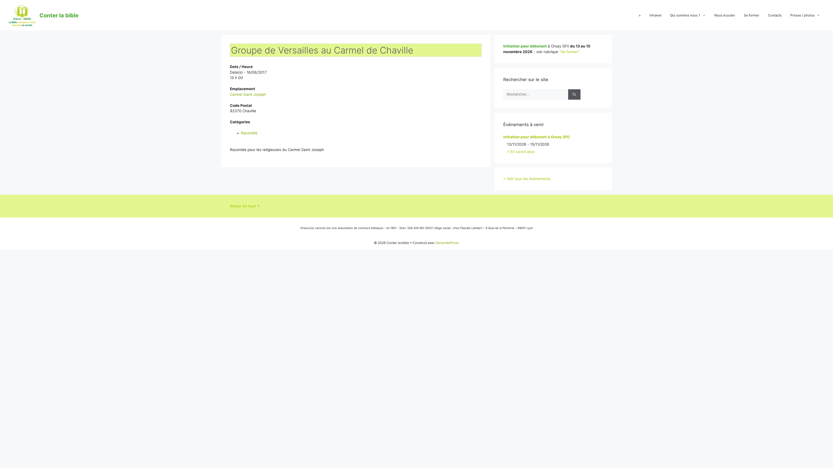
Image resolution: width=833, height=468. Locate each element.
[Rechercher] (574, 94)
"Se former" (569, 52)
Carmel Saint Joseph (248, 94)
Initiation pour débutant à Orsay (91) (536, 137)
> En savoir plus (521, 152)
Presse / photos (802, 15)
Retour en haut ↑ (245, 206)
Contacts (775, 15)
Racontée (249, 133)
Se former (751, 15)
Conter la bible (59, 15)
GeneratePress (447, 243)
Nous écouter (724, 15)
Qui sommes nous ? (685, 15)
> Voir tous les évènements (527, 179)
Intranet (655, 15)
